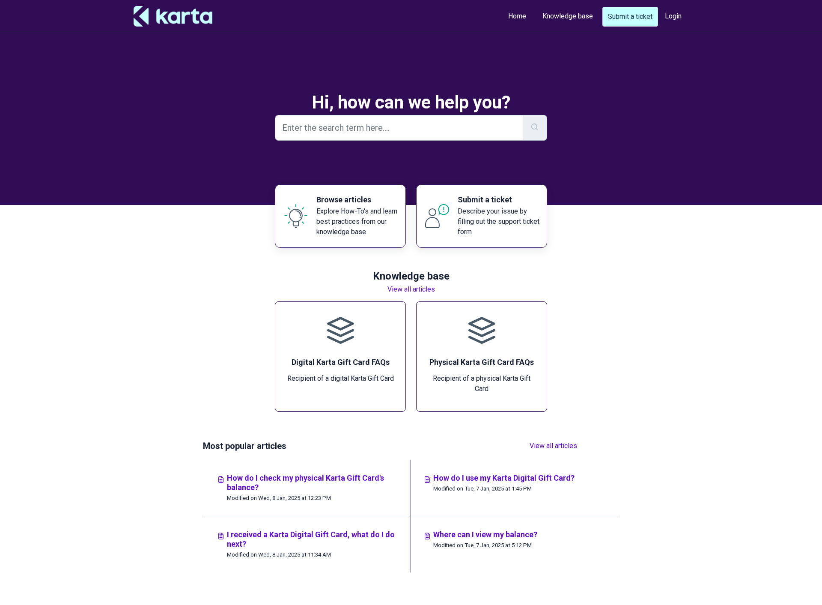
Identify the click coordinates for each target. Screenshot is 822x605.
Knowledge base (567, 16)
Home (517, 16)
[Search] (535, 128)
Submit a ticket (630, 16)
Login (673, 16)
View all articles (411, 289)
